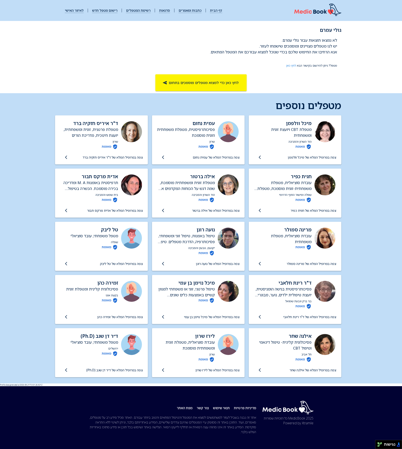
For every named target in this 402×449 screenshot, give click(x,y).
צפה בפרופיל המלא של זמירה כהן (120, 317)
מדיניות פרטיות (245, 408)
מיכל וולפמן (299, 123)
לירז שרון (205, 336)
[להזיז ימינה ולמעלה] (381, 443)
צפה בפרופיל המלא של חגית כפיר (313, 210)
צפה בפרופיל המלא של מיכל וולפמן (312, 157)
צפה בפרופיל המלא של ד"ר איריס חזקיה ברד (113, 157)
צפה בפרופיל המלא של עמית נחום (216, 157)
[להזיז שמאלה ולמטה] (379, 446)
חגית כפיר (301, 176)
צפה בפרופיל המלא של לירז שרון (218, 370)
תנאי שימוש (221, 408)
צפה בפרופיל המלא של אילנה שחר (313, 370)
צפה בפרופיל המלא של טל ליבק (121, 264)
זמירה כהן (107, 283)
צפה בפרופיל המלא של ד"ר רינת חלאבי (309, 317)
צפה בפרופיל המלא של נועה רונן (218, 264)
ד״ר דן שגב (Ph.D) (99, 336)
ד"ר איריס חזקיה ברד (95, 123)
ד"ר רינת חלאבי (295, 283)
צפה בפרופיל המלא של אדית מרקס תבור (115, 210)
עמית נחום (204, 123)
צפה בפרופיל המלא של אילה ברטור (216, 210)
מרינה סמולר (298, 229)
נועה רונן (206, 229)
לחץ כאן (291, 65)
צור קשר (203, 408)
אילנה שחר (300, 336)
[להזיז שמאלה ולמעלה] (379, 443)
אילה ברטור (202, 176)
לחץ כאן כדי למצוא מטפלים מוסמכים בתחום (204, 82)
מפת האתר (184, 408)
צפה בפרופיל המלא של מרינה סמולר (311, 264)
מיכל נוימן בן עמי (196, 283)
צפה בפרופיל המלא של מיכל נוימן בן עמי (212, 317)
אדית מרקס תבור (100, 176)
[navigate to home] (317, 11)
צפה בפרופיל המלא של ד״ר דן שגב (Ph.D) (114, 370)
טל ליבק (109, 229)
